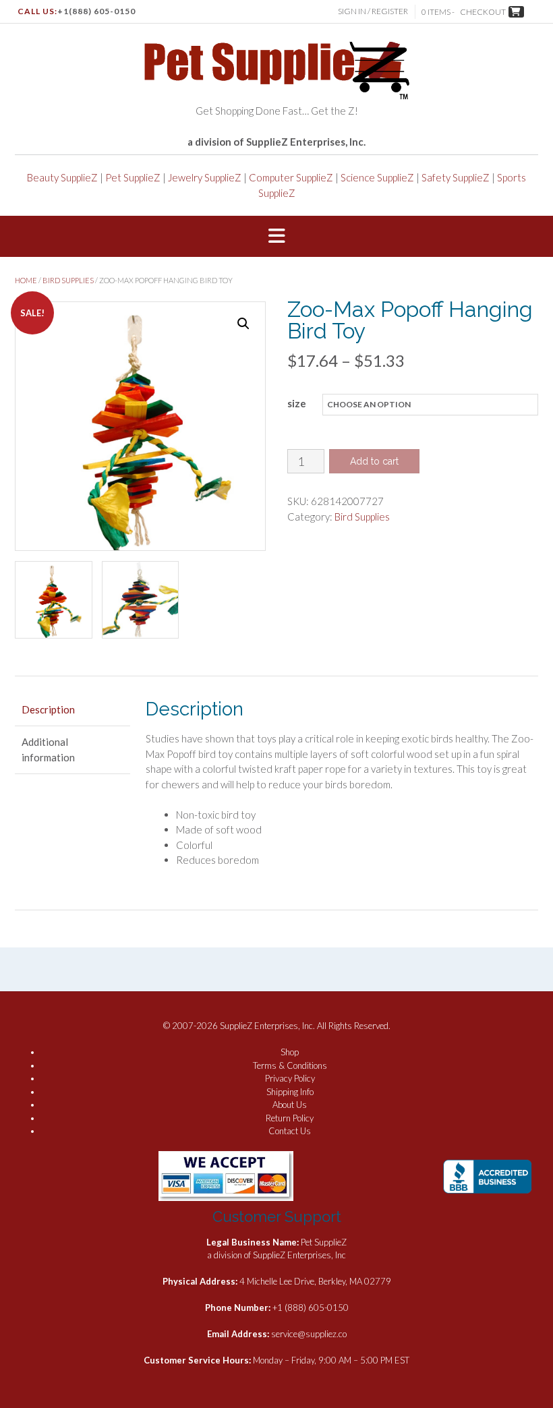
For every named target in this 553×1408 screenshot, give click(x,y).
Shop (290, 1052)
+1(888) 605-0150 (96, 11)
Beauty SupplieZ (62, 177)
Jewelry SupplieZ (204, 177)
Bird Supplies (68, 280)
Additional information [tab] (48, 749)
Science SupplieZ (377, 177)
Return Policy (290, 1118)
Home (26, 280)
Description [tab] (48, 709)
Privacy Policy (290, 1078)
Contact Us (289, 1130)
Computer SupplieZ (291, 177)
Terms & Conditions (290, 1065)
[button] (276, 237)
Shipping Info (290, 1091)
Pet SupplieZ (133, 177)
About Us (289, 1104)
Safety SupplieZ (455, 177)
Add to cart (374, 461)
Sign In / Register (373, 11)
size (296, 403)
